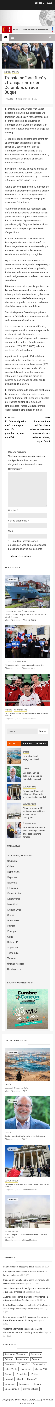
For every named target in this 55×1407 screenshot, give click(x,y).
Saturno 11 (12, 942)
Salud (10, 936)
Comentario (15, 469)
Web (10, 531)
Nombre (13, 510)
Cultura (10, 866)
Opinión (26, 752)
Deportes (12, 877)
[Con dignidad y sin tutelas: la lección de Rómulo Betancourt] (14, 774)
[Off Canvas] (4, 3)
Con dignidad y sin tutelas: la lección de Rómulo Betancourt (32, 775)
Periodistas (13, 920)
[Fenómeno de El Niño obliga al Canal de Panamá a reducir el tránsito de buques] (27, 591)
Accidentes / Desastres (19, 855)
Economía (9, 611)
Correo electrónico (18, 520)
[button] (12, 37)
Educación (12, 888)
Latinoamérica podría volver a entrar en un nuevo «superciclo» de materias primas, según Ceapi (40, 429)
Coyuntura (12, 861)
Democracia (13, 871)
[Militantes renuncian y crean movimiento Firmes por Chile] (27, 641)
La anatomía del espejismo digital (16, 1088)
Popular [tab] (27, 743)
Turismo (11, 958)
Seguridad (12, 947)
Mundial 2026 (14, 909)
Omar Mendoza (30, 1190)
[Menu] (12, 37)
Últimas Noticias (28, 611)
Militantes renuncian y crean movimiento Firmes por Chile (24, 665)
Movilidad (12, 904)
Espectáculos (14, 893)
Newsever (48, 1399)
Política (7, 72)
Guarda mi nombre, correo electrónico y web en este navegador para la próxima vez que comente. (27, 545)
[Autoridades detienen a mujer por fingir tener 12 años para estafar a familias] (14, 830)
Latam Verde (13, 898)
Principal (15, 72)
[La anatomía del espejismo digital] (14, 756)
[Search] (50, 37)
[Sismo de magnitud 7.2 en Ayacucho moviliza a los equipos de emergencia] (14, 811)
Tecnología (12, 953)
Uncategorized (14, 969)
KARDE (10, 99)
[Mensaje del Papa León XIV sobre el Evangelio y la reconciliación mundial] (14, 792)
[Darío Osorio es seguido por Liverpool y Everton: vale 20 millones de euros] (27, 690)
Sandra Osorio (30, 620)
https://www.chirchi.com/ (20, 982)
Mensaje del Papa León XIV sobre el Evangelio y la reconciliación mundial (34, 794)
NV (25, 1091)
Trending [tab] (41, 743)
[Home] (5, 37)
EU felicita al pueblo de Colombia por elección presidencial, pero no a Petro (16, 427)
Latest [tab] (13, 743)
